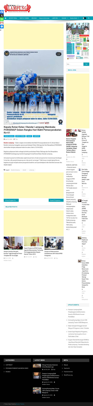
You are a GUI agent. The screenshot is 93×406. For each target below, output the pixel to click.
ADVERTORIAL (13, 18)
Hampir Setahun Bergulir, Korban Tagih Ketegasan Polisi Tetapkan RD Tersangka (13, 253)
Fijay (16, 139)
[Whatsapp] (2, 19)
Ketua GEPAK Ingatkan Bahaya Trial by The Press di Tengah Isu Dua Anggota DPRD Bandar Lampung (85, 141)
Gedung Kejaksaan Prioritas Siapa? (85, 241)
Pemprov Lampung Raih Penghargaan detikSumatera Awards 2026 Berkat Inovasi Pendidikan (76, 313)
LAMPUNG (55, 18)
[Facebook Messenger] (2, 26)
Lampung (31, 170)
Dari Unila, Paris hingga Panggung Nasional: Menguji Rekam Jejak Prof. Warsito (85, 176)
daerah (24, 170)
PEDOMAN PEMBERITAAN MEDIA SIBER (17, 368)
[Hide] (0, 30)
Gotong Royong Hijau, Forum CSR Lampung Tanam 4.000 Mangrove (78, 321)
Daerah (29, 136)
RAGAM (64, 18)
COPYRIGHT (9, 365)
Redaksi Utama (7, 260)
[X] (2, 15)
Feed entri (67, 368)
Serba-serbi (73, 18)
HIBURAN (34, 18)
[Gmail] (2, 23)
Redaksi (8, 371)
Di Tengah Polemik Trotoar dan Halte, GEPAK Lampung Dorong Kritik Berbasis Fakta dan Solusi (85, 210)
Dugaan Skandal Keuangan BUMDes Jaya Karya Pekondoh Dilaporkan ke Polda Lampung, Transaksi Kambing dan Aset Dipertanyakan (78, 343)
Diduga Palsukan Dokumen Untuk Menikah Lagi (50, 366)
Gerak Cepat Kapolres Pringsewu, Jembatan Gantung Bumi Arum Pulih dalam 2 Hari (77, 334)
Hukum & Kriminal (44, 18)
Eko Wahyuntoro (85, 298)
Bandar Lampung (9, 136)
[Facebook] (2, 12)
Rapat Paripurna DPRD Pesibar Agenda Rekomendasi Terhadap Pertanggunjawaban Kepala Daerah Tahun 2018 (33, 251)
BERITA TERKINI (24, 18)
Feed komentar (68, 371)
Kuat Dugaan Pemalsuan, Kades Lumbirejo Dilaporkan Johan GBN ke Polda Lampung (12, 200)
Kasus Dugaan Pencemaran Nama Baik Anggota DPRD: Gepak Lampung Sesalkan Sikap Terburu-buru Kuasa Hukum (71, 145)
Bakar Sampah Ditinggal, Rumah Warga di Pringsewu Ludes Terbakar (78, 327)
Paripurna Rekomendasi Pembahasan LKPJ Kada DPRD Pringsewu (53, 253)
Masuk (66, 365)
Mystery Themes (20, 404)
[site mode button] (84, 18)
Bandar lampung (15, 170)
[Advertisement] (34, 36)
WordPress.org (68, 375)
